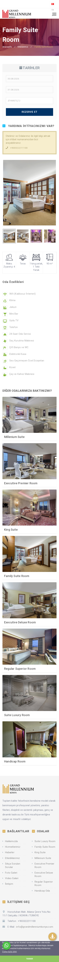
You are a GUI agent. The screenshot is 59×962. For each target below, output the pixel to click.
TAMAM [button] (29, 959)
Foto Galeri (11, 872)
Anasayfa (7, 46)
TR (52, 10)
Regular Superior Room (20, 668)
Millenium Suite (14, 437)
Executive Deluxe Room (20, 622)
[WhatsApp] (6, 946)
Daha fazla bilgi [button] (9, 952)
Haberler (9, 852)
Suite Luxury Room (17, 715)
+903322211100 (19, 147)
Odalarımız (23, 46)
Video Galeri (11, 878)
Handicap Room (15, 761)
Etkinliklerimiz (12, 858)
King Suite (11, 529)
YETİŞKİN (14, 111)
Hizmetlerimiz (12, 846)
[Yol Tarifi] (52, 937)
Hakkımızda (11, 841)
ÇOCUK (13, 120)
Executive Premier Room (20, 483)
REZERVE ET (29, 111)
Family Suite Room (16, 576)
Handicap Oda (42, 890)
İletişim (9, 883)
